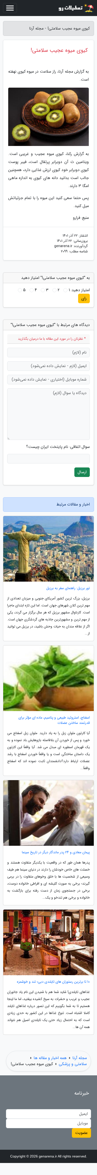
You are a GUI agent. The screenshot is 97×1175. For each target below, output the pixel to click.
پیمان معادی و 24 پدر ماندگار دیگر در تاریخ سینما (56, 852)
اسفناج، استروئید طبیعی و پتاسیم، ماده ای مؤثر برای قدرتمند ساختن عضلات (54, 720)
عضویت (81, 1133)
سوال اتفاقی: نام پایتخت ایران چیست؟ (58, 447)
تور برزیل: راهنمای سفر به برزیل (68, 588)
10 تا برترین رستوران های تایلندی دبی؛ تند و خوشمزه (53, 981)
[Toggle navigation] (10, 8)
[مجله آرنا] (75, 8)
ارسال (82, 472)
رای (84, 298)
